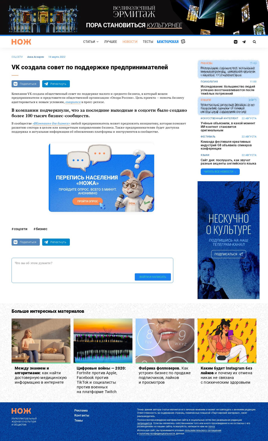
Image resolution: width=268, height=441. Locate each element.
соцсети (17, 57)
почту (211, 426)
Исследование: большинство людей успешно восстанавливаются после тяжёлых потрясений (228, 90)
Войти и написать (152, 276)
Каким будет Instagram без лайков (226, 375)
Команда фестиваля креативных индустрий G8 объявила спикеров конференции (226, 145)
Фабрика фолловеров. (165, 375)
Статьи (89, 42)
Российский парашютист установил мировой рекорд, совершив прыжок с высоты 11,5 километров (228, 72)
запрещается (144, 423)
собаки (206, 100)
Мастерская (167, 41)
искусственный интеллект (219, 118)
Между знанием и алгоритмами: (41, 375)
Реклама (81, 410)
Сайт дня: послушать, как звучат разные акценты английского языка (228, 161)
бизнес (41, 229)
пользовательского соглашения (203, 430)
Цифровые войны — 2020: (101, 380)
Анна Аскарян (35, 56)
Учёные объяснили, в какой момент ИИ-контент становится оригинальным (228, 127)
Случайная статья (183, 41)
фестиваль (208, 136)
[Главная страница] (21, 42)
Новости (130, 42)
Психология (209, 81)
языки (205, 155)
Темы (78, 420)
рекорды (207, 63)
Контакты (81, 415)
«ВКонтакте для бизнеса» (51, 123)
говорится (72, 102)
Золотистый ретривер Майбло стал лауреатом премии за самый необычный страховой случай (227, 108)
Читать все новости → (220, 171)
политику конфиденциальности (157, 433)
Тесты (148, 42)
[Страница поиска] (254, 42)
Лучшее (110, 42)
